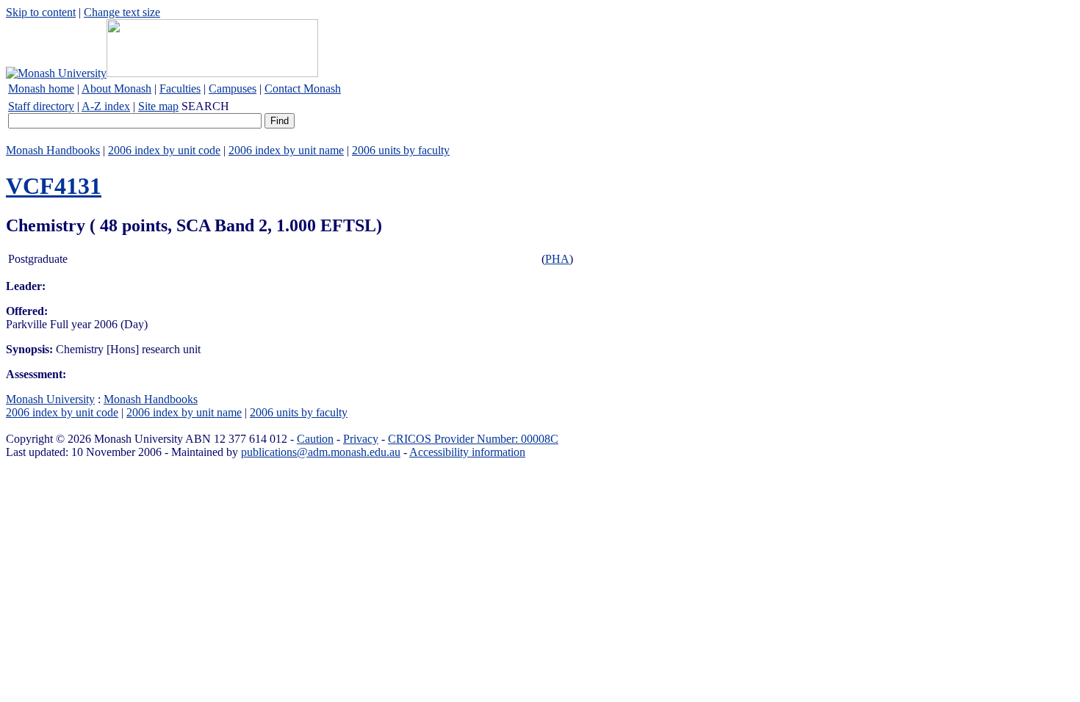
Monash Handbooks (53, 150)
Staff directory (41, 106)
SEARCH (205, 106)
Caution (315, 439)
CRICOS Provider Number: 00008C (473, 439)
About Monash (116, 88)
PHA (557, 259)
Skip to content (41, 12)
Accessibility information (467, 452)
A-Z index (106, 106)
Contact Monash (302, 88)
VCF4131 (53, 186)
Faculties (180, 88)
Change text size (122, 12)
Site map (158, 106)
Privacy (360, 439)
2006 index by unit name (286, 150)
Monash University (50, 399)
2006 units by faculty (401, 150)
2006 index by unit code (164, 150)
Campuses (232, 88)
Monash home (41, 88)
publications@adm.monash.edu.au (320, 452)
